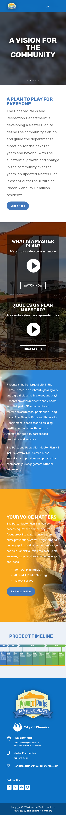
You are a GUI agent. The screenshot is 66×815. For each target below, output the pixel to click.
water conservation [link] (39, 534)
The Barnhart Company (39, 810)
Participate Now (21, 591)
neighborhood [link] (48, 540)
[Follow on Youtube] (21, 787)
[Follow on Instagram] (27, 787)
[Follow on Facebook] (9, 787)
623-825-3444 (21, 758)
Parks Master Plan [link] (23, 523)
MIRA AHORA (33, 349)
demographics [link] (16, 545)
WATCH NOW (33, 285)
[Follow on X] (15, 787)
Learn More (18, 205)
